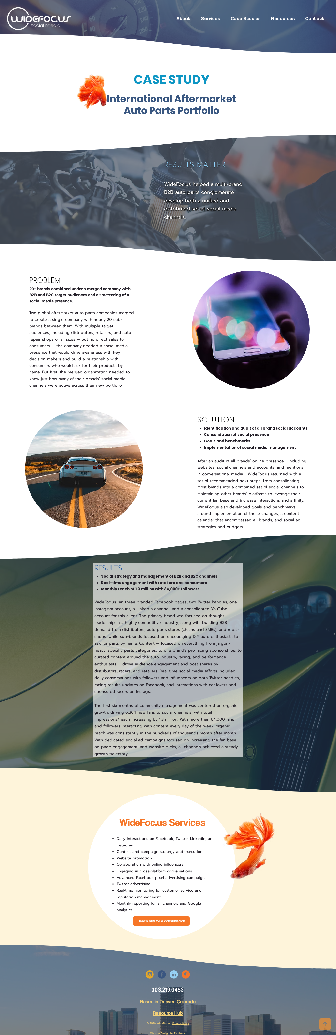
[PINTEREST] (186, 974)
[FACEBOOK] (162, 974)
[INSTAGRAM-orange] (149, 974)
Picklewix (179, 1033)
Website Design (159, 1033)
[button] (210, 18)
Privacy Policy (180, 1023)
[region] (89, 96)
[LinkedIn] (174, 974)
